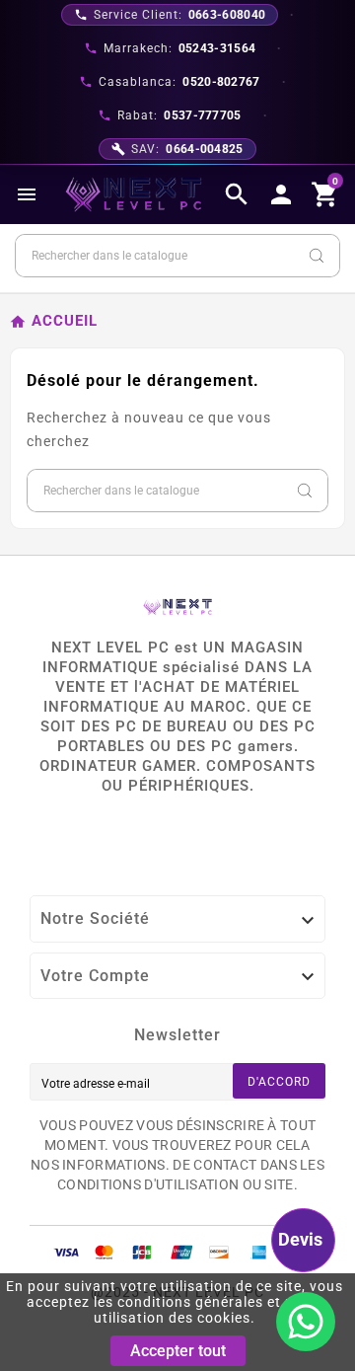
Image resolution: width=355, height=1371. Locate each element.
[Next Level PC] (134, 194)
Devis (300, 1239)
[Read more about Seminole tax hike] (305, 1321)
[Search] (316, 256)
